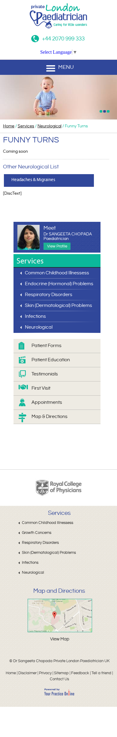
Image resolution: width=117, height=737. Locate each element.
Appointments (47, 402)
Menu (66, 67)
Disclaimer (27, 673)
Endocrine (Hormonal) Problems (59, 283)
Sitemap (61, 673)
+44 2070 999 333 (63, 39)
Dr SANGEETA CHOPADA (68, 236)
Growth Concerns (36, 533)
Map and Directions (59, 591)
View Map (59, 639)
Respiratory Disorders (48, 294)
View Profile (57, 246)
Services (26, 126)
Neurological (50, 126)
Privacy (45, 673)
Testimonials (45, 374)
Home (8, 126)
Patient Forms (47, 345)
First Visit (41, 388)
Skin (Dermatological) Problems (58, 305)
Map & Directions (50, 416)
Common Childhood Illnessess (57, 273)
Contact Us (59, 679)
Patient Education (51, 359)
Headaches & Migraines (33, 179)
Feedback (80, 673)
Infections (35, 316)
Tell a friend (101, 673)
